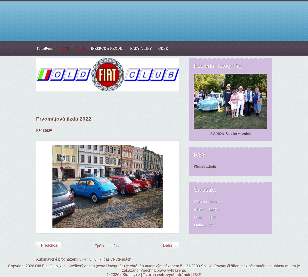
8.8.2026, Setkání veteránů (230, 133)
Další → (170, 245)
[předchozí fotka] (44, 187)
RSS (197, 275)
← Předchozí (47, 245)
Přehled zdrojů (205, 166)
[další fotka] (171, 187)
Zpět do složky (107, 246)
